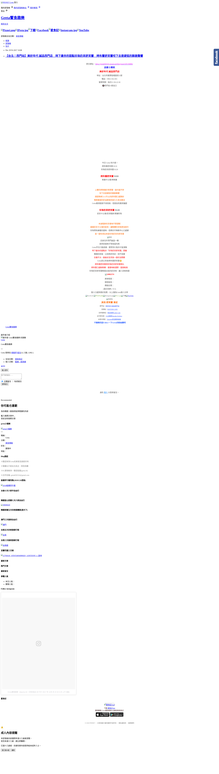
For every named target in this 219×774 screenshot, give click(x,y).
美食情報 (19, 36)
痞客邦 (14, 353)
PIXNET (92, 723)
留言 (19, 353)
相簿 (7, 41)
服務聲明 (131, 723)
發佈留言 (5, 384)
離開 (13, 750)
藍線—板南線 (20, 362)
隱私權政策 (122, 723)
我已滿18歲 (5, 750)
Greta (3, 340)
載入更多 (5, 370)
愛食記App (111, 708)
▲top (3, 366)
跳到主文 (4, 24)
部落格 (8, 43)
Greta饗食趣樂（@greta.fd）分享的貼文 (22, 692)
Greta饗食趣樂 (13, 18)
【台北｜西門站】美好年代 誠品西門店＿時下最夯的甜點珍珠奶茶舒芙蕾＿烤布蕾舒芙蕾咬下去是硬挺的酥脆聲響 (74, 55)
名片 (7, 46)
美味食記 (18, 359)
